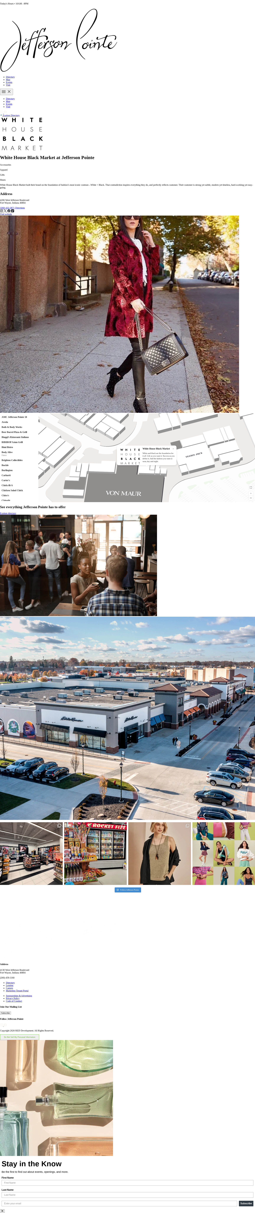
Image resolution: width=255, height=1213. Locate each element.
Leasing (9, 985)
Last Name (8, 1190)
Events (9, 82)
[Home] (59, 72)
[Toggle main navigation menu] (6, 92)
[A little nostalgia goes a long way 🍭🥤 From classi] (95, 853)
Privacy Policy (12, 998)
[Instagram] (2, 112)
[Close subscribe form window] (2, 1211)
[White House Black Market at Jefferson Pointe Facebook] (9, 211)
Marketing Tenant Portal (17, 990)
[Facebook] (5, 112)
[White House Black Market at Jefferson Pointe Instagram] (2, 211)
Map (8, 79)
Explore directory (8, 513)
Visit (8, 85)
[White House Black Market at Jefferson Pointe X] (5, 211)
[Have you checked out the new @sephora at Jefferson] (31, 853)
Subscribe (5, 1013)
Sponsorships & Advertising (19, 995)
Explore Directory (11, 115)
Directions (20, 208)
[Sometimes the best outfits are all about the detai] (159, 853)
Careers (9, 988)
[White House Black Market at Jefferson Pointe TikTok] (12, 211)
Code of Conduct (14, 1001)
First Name (8, 1177)
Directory (10, 77)
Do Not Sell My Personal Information (19, 1037)
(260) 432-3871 (7, 208)
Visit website (6, 214)
